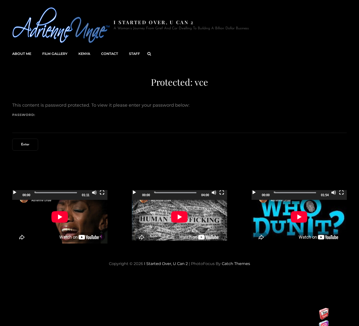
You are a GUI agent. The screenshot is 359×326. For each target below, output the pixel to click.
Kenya (84, 53)
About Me (21, 53)
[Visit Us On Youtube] (323, 317)
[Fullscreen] (102, 192)
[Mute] (94, 192)
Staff (134, 53)
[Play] (14, 192)
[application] (59, 217)
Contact (109, 53)
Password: (23, 115)
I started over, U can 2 (154, 22)
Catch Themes (236, 263)
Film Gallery (54, 53)
